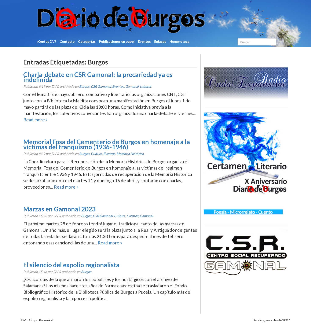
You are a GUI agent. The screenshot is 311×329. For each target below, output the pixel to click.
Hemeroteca (179, 41)
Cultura (96, 154)
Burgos (84, 86)
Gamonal (132, 86)
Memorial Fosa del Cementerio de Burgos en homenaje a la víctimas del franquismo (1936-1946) (106, 144)
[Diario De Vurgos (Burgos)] (143, 19)
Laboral (145, 86)
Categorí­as (87, 41)
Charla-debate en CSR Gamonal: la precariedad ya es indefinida (97, 77)
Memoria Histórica (130, 154)
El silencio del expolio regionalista (71, 265)
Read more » (35, 119)
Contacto (67, 41)
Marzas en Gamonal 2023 (59, 209)
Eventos (144, 41)
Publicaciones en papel (117, 41)
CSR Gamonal (101, 86)
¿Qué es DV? (46, 41)
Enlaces (160, 41)
